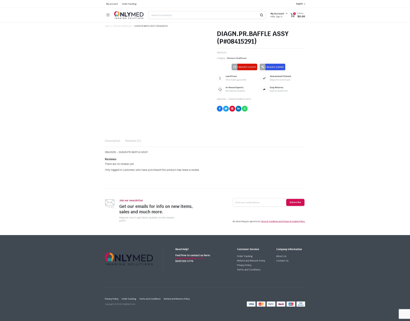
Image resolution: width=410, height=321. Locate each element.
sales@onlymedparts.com (189, 258)
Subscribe (295, 202)
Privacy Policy (244, 265)
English (299, 4)
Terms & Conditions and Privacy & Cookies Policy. (283, 221)
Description (112, 141)
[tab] (112, 141)
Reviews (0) (133, 141)
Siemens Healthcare (122, 26)
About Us (281, 256)
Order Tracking (129, 4)
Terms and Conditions (248, 269)
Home (107, 26)
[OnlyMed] (129, 15)
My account (112, 4)
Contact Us (282, 260)
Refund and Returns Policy (251, 260)
